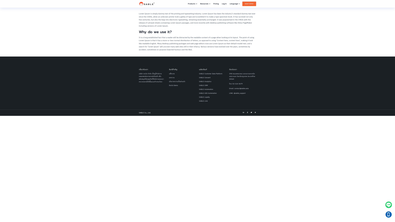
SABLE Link (203, 101)
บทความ (172, 77)
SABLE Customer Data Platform (210, 73)
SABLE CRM (203, 85)
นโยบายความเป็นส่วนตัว (177, 81)
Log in (224, 4)
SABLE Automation (206, 89)
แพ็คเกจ (172, 73)
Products (191, 4)
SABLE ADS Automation (208, 93)
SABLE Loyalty (204, 97)
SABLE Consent (205, 77)
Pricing (216, 4)
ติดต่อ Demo (173, 85)
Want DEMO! (249, 4)
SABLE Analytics (205, 81)
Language (234, 4)
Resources (204, 4)
